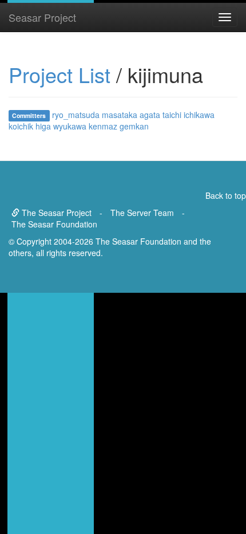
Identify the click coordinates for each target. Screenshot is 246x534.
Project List (59, 74)
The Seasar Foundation (54, 224)
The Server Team (142, 212)
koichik (21, 126)
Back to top (225, 195)
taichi (171, 114)
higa (43, 126)
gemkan (134, 126)
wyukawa (69, 126)
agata (150, 114)
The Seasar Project (55, 212)
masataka (119, 114)
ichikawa (199, 114)
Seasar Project (42, 17)
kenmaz (103, 126)
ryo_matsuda (76, 114)
